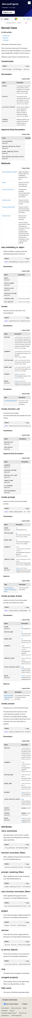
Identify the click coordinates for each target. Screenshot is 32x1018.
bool (22, 667)
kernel (19, 23)
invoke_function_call (8, 189)
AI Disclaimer (5, 1008)
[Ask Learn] (26, 22)
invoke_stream (6, 216)
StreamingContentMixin (8, 697)
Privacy (12, 1010)
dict (16, 374)
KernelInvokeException (10, 401)
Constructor (6, 35)
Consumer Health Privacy (8, 1013)
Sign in (29, 19)
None (5, 591)
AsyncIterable (8, 695)
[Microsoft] (16, 19)
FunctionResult (8, 588)
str (17, 374)
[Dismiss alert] (29, 2)
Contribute (4, 1010)
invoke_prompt (6, 200)
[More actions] (29, 22)
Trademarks (4, 1015)
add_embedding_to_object (9, 172)
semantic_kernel (10, 23)
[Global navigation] (1, 19)
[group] (16, 69)
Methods (5, 38)
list (5, 589)
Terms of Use (22, 1013)
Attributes (5, 40)
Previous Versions (16, 1008)
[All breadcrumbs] (2, 22)
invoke (4, 182)
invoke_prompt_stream (8, 207)
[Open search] (24, 19)
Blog (24, 1008)
